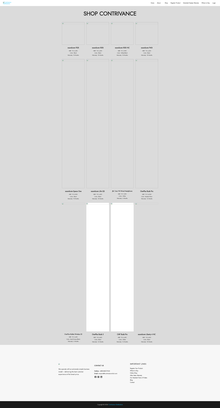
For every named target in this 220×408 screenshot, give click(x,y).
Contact (132, 382)
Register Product (175, 3)
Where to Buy (206, 3)
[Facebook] (95, 377)
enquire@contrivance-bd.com (108, 373)
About (159, 3)
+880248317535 (105, 371)
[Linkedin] (101, 377)
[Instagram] (98, 377)
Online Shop (133, 373)
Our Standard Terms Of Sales (138, 378)
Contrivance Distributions (115, 405)
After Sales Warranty (136, 375)
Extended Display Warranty (191, 3)
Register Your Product (136, 368)
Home (152, 3)
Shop (166, 3)
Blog (131, 380)
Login (214, 3)
